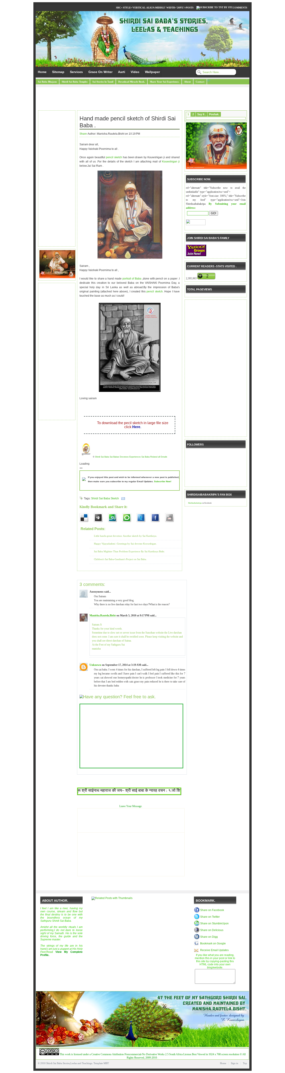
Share (83, 133)
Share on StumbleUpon (214, 923)
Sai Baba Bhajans (47, 81)
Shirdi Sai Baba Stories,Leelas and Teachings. (69, 1063)
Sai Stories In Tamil (102, 81)
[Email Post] (122, 498)
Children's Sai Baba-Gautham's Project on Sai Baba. (120, 559)
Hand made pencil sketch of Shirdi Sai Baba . (127, 122)
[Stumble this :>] (115, 517)
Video (135, 72)
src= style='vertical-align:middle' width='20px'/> (151, 7)
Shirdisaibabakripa (195, 503)
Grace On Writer (100, 72)
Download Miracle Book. (131, 81)
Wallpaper (152, 72)
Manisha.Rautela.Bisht (103, 615)
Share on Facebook (212, 910)
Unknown (95, 664)
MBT (106, 1063)
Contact (200, 81)
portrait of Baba (132, 278)
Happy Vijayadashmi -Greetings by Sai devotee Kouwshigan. (125, 543)
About (187, 81)
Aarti (121, 72)
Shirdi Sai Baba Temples (75, 81)
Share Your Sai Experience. (164, 81)
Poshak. (214, 114)
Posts (189, 7)
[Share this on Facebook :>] (158, 517)
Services (76, 72)
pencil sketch (114, 157)
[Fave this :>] (129, 517)
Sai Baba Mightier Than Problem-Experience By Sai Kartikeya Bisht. (129, 551)
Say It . (201, 114)
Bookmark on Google (213, 943)
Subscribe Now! (162, 481)
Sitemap (58, 72)
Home (42, 72)
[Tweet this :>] (143, 517)
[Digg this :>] (101, 517)
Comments (240, 7)
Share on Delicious (211, 930)
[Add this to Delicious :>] (86, 517)
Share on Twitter (210, 916)
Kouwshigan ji (171, 161)
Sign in (234, 1063)
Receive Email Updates (214, 950)
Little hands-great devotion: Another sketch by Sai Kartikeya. (125, 535)
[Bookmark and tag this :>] (172, 517)
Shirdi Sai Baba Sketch (105, 498)
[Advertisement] (142, 99)
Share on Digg (209, 936)
